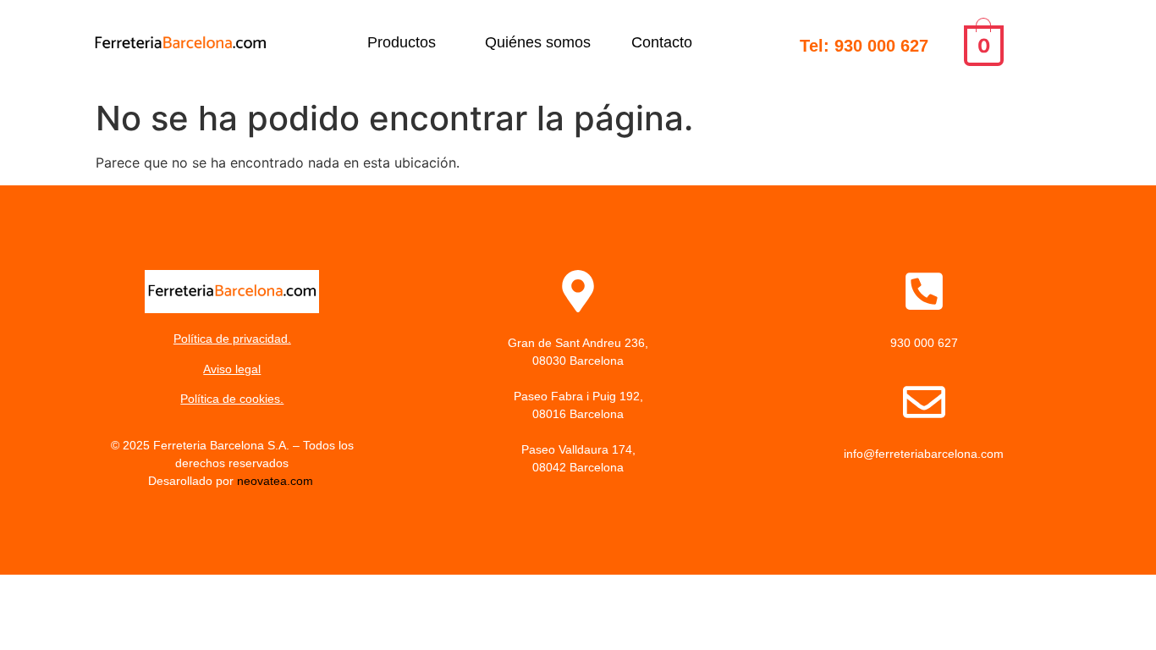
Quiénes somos (538, 42)
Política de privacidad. (232, 338)
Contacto (661, 42)
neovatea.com (277, 481)
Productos (401, 42)
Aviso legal (232, 369)
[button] (405, 42)
